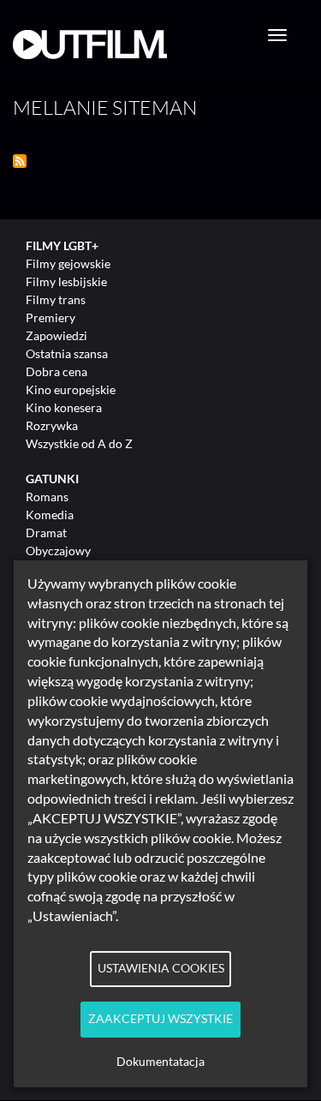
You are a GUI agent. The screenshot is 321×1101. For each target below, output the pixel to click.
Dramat (46, 532)
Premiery (50, 317)
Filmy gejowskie (68, 263)
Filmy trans (56, 299)
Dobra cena (56, 371)
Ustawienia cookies (161, 968)
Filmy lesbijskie (66, 281)
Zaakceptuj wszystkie (160, 1019)
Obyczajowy (58, 550)
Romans (47, 496)
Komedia (50, 514)
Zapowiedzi (56, 335)
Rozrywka (52, 425)
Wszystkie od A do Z (79, 443)
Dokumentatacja (160, 1061)
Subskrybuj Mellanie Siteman (20, 161)
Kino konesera (64, 407)
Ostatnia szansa (67, 353)
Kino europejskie (71, 389)
